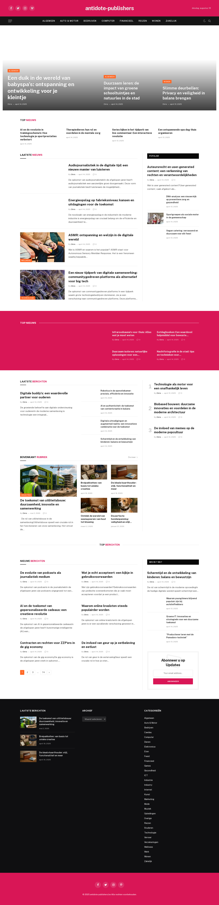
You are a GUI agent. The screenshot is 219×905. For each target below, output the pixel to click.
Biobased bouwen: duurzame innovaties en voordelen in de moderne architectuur (175, 408)
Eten (146, 751)
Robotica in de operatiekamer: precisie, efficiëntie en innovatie (117, 392)
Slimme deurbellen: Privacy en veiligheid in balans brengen (184, 93)
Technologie (27, 298)
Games (147, 766)
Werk (146, 852)
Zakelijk (171, 21)
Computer (108, 21)
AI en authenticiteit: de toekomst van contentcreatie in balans (117, 407)
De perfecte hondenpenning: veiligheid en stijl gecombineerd (120, 519)
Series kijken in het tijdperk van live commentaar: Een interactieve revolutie (132, 133)
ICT (146, 775)
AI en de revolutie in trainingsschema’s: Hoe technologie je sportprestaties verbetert (38, 134)
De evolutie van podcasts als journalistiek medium (40, 575)
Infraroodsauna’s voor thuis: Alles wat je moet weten (131, 334)
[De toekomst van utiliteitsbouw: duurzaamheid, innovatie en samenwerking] (48, 481)
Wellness (26, 260)
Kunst (147, 794)
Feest (147, 756)
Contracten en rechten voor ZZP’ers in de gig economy (47, 645)
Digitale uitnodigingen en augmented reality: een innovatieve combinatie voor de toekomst (119, 424)
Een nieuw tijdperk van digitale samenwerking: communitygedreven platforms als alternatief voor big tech (102, 277)
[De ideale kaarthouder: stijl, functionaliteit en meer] (124, 472)
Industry (148, 785)
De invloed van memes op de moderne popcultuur (174, 430)
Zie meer (132, 457)
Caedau (148, 732)
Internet (148, 789)
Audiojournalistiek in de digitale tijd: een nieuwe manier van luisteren (98, 167)
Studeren (148, 828)
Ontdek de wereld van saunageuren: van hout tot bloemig (93, 519)
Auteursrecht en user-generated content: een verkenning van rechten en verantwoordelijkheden (172, 171)
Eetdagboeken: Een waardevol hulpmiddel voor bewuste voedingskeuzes (174, 334)
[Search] (209, 21)
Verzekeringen (151, 842)
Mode (147, 804)
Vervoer (148, 837)
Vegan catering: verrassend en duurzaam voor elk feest (182, 232)
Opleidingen (150, 813)
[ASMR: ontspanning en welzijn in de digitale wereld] (42, 247)
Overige (148, 818)
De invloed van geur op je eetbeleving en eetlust (108, 645)
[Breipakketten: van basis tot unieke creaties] (94, 472)
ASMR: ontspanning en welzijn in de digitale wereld (100, 237)
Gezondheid (150, 770)
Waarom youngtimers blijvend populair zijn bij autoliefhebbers (181, 601)
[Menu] (10, 21)
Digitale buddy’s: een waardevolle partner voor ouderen (44, 395)
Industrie (26, 495)
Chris (10, 104)
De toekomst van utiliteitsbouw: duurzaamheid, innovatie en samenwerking (43, 504)
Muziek (147, 809)
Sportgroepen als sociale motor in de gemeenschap (182, 216)
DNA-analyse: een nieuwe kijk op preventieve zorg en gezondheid (181, 199)
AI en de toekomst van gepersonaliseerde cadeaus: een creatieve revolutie (43, 610)
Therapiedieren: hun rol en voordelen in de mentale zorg (83, 131)
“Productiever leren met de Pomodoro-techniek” (180, 636)
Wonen (156, 21)
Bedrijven (90, 21)
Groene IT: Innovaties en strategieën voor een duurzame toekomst (182, 619)
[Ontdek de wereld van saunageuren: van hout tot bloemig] (94, 505)
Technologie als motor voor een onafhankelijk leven (173, 386)
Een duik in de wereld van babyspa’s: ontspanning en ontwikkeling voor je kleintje (41, 87)
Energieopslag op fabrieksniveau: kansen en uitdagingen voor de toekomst (101, 202)
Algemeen (48, 21)
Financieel (126, 21)
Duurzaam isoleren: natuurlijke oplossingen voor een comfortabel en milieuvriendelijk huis (131, 353)
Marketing (149, 799)
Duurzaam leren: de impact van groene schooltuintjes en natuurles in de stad (122, 90)
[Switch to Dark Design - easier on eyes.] (204, 21)
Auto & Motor (69, 21)
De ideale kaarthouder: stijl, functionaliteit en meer (123, 485)
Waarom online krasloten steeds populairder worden (104, 608)
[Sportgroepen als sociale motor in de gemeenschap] (155, 218)
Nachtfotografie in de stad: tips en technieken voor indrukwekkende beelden (175, 353)
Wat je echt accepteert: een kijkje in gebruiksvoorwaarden (107, 575)
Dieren (147, 742)
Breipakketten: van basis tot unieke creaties (91, 485)
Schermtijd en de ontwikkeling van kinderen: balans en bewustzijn (118, 440)
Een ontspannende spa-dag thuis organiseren (177, 131)
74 (43, 672)
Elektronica (149, 747)
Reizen (143, 21)
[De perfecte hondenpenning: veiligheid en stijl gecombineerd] (124, 505)
